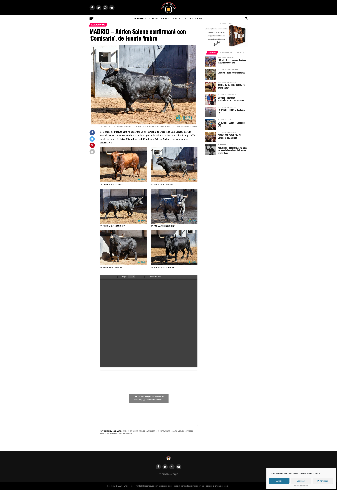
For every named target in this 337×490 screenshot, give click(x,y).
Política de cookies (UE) (168, 474)
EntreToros (139, 18)
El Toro (164, 18)
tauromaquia (126, 433)
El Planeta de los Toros (192, 18)
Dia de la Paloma (147, 431)
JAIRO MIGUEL (178, 431)
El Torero (153, 18)
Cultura (175, 18)
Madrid (189, 431)
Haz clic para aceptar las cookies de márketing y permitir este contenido (149, 398)
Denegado (301, 481)
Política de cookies (301, 486)
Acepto (279, 481)
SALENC (114, 433)
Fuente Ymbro (163, 431)
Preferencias (322, 481)
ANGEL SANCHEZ (131, 431)
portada (105, 433)
